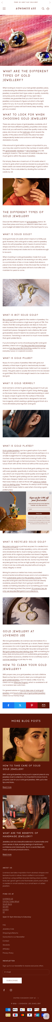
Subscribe (39, 513)
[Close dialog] (50, 493)
